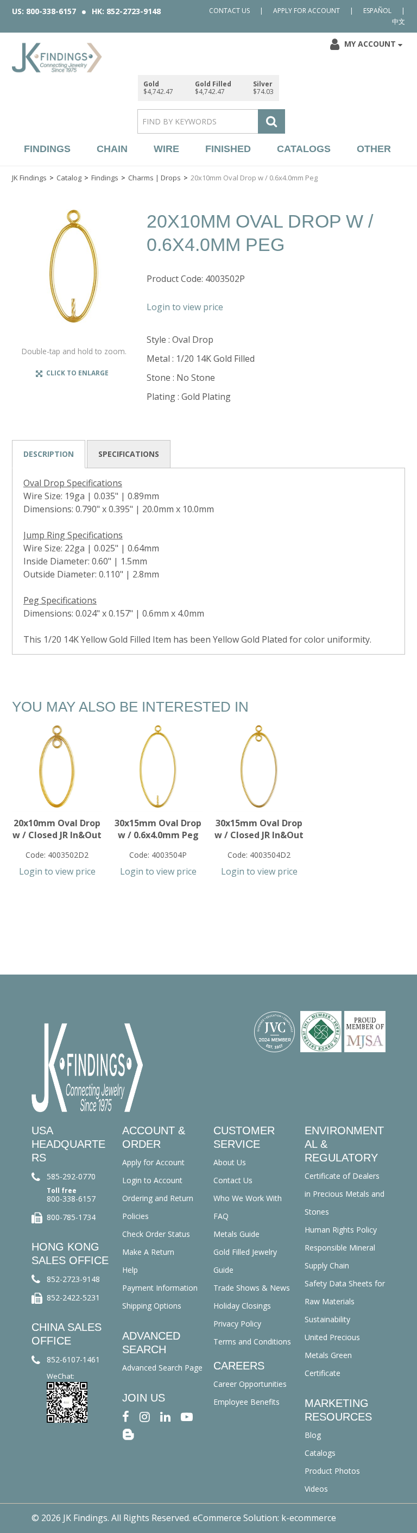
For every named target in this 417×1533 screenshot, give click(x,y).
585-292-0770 (71, 1176)
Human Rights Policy (341, 1229)
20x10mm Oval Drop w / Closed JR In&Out (57, 829)
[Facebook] (125, 1416)
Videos (316, 1489)
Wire (166, 148)
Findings (47, 148)
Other (374, 148)
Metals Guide (236, 1234)
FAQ (221, 1216)
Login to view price (185, 307)
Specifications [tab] (128, 454)
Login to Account (152, 1180)
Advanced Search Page (162, 1367)
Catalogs (304, 148)
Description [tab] (48, 454)
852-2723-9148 (73, 1279)
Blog (313, 1435)
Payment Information (160, 1288)
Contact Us (229, 10)
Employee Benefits (246, 1402)
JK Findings (29, 178)
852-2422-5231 (73, 1297)
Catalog (68, 178)
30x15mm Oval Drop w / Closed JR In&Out (259, 829)
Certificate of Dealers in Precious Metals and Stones (344, 1194)
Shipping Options (151, 1305)
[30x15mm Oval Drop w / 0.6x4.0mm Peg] (158, 766)
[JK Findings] (57, 57)
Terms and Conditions (252, 1341)
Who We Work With (247, 1198)
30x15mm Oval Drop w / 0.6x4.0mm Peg (158, 829)
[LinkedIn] (165, 1416)
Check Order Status (156, 1234)
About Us (229, 1162)
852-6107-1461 (73, 1359)
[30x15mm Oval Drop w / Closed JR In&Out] (259, 766)
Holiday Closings (242, 1305)
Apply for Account (306, 10)
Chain (112, 148)
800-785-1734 (71, 1217)
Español (377, 10)
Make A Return (148, 1252)
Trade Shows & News (251, 1288)
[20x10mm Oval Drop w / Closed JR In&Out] (57, 766)
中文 (398, 21)
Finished (228, 148)
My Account (370, 44)
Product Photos (332, 1471)
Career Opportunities (250, 1384)
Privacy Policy (237, 1323)
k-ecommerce (308, 1518)
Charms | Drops (154, 178)
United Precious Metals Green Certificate (332, 1355)
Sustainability (327, 1319)
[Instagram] (145, 1416)
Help (130, 1270)
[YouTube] (187, 1416)
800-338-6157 (71, 1198)
